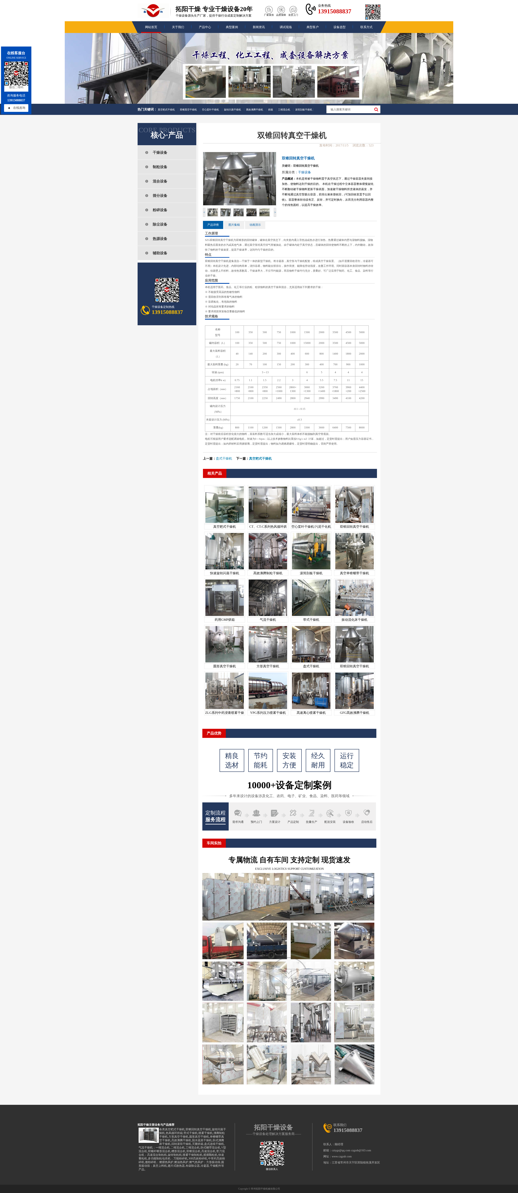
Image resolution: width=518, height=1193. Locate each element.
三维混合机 (284, 109)
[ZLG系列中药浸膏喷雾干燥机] (224, 709)
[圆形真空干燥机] (224, 662)
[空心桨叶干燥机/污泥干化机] (311, 522)
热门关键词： (147, 109)
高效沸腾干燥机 (254, 109)
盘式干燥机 (224, 458)
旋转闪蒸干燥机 (232, 109)
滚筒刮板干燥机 (303, 109)
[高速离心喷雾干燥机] (311, 709)
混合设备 (160, 181)
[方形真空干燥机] (268, 662)
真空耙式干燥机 (166, 109)
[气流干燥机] (268, 616)
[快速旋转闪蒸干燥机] (224, 569)
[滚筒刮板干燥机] (311, 569)
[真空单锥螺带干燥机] (354, 569)
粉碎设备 (160, 210)
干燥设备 (160, 152)
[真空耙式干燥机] (224, 522)
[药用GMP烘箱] (224, 616)
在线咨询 (19, 107)
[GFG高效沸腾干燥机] (354, 709)
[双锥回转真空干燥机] (354, 522)
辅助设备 (160, 253)
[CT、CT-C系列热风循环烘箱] (268, 522)
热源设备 (160, 239)
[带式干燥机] (311, 616)
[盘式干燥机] (311, 662)
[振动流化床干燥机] (354, 616)
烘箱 (270, 109)
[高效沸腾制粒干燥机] (268, 569)
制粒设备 (160, 167)
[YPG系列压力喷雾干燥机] (268, 709)
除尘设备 (160, 224)
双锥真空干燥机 (188, 109)
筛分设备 (160, 196)
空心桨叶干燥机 (210, 109)
